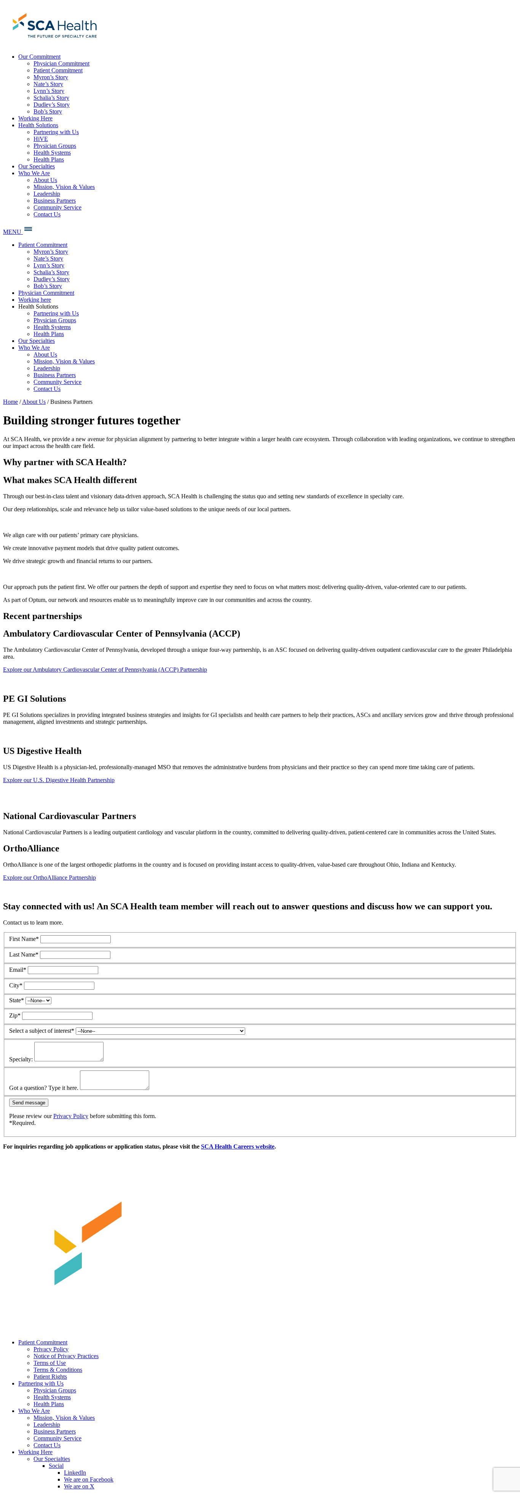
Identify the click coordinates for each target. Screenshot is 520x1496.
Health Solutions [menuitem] (38, 125)
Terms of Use (49, 1363)
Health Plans (48, 1404)
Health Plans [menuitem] (48, 159)
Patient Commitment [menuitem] (58, 70)
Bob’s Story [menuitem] (47, 111)
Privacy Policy (70, 1116)
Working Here (35, 1452)
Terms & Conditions (57, 1369)
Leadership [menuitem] (46, 193)
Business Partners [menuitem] (54, 200)
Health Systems (52, 1397)
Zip (15, 1015)
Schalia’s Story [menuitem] (51, 97)
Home (10, 401)
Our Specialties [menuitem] (36, 166)
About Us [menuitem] (45, 180)
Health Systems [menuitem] (52, 152)
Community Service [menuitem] (57, 207)
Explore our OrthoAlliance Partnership (49, 877)
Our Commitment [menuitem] (39, 56)
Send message (28, 1103)
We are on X (79, 1486)
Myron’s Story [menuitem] (50, 77)
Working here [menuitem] (34, 299)
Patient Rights (50, 1376)
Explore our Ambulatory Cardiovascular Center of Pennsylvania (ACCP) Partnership (105, 669)
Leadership (46, 1424)
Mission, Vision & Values (64, 1417)
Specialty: (21, 1059)
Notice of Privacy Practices (66, 1356)
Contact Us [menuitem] (47, 214)
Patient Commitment (42, 1342)
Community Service (57, 1438)
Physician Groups (54, 1390)
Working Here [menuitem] (35, 118)
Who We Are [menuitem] (34, 173)
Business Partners (54, 1431)
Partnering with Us (41, 1383)
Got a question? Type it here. (43, 1088)
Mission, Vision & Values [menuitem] (64, 187)
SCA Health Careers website (237, 1146)
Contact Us (47, 1445)
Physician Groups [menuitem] (54, 145)
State (16, 1000)
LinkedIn (75, 1472)
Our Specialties (51, 1459)
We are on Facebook (88, 1479)
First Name (24, 939)
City (15, 985)
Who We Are (34, 1411)
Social (56, 1465)
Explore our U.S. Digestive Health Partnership (59, 780)
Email (17, 969)
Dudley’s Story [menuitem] (51, 104)
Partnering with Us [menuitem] (56, 132)
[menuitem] (53, 43)
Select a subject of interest (41, 1030)
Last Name (23, 954)
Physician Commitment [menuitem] (61, 63)
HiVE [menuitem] (40, 139)
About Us (34, 401)
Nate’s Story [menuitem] (48, 84)
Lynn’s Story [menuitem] (48, 91)
